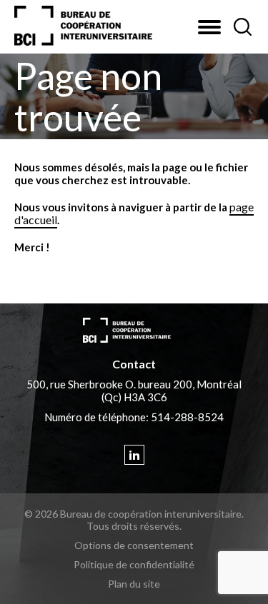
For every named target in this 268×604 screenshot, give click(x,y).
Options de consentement (134, 545)
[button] (209, 27)
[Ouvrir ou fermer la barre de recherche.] (242, 27)
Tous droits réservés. (134, 526)
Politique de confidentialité (134, 564)
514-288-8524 (187, 417)
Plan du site (134, 584)
